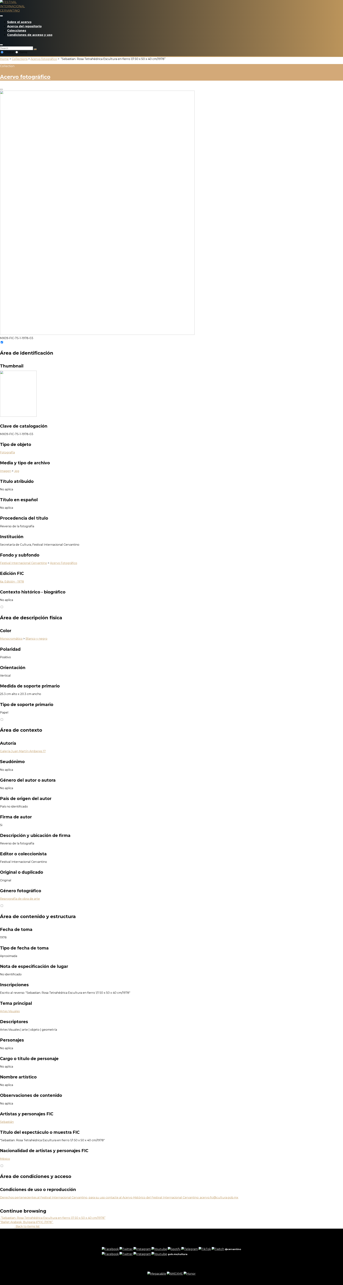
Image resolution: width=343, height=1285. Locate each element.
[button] (1, 44)
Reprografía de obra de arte (20, 898)
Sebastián (7, 1122)
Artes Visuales (10, 1011)
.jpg (16, 471)
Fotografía (7, 452)
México (5, 1158)
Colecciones (16, 30)
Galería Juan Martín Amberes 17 (23, 751)
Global (9, 52)
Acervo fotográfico (44, 59)
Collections (20, 59)
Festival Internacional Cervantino (23, 563)
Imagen (5, 471)
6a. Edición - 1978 (12, 581)
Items (22, 52)
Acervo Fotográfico (63, 563)
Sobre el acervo (19, 22)
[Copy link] (1, 89)
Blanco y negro (36, 638)
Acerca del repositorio (24, 26)
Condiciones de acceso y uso (29, 35)
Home (4, 59)
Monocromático (11, 638)
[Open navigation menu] (1, 15)
